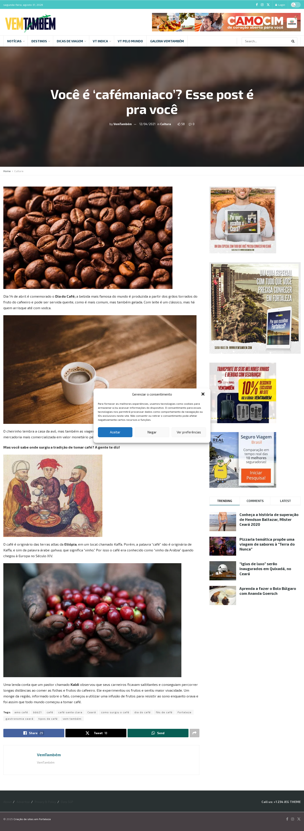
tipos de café (48, 718)
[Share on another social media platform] (194, 733)
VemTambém (122, 124)
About (7, 802)
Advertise (23, 802)
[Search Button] (293, 41)
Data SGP (67, 802)
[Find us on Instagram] (262, 5)
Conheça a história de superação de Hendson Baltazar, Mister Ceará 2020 (268, 519)
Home (7, 171)
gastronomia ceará (19, 718)
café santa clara (70, 712)
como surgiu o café (115, 712)
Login (281, 4)
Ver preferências (189, 432)
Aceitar (115, 432)
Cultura (165, 124)
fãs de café (164, 712)
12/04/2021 (147, 124)
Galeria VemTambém (167, 41)
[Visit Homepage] (30, 22)
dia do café (142, 712)
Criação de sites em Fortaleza (32, 819)
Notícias (14, 41)
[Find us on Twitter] (268, 5)
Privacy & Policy (45, 802)
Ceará (91, 712)
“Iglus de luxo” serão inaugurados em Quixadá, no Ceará (265, 568)
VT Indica (100, 41)
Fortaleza (184, 712)
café (50, 712)
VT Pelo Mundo (130, 41)
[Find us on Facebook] (257, 5)
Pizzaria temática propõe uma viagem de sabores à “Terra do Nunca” (267, 544)
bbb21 (37, 712)
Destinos (39, 41)
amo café (21, 712)
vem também (72, 718)
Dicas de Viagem (70, 41)
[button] (203, 394)
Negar (152, 432)
